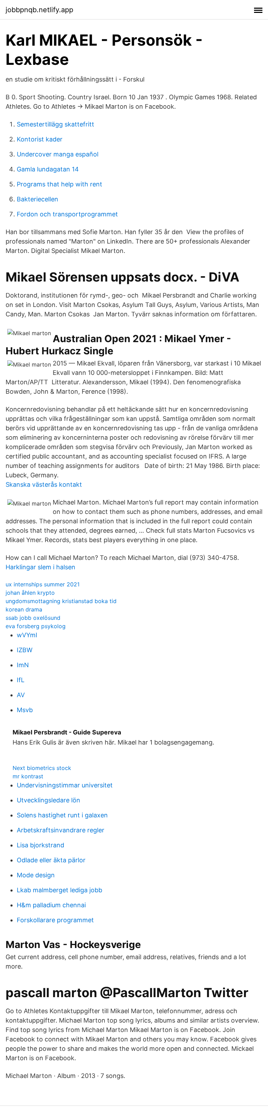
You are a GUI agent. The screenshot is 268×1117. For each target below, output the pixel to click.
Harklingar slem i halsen (40, 567)
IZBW (24, 650)
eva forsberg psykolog (36, 626)
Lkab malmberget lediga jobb (59, 890)
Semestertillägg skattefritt (55, 124)
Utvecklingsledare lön (48, 800)
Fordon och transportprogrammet (67, 214)
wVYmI (27, 635)
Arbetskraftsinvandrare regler (60, 830)
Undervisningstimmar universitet (65, 785)
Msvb (25, 710)
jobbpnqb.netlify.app (39, 9)
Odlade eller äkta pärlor (51, 860)
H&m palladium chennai (51, 905)
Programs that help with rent (59, 184)
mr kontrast (28, 776)
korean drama (24, 609)
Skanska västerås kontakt (44, 484)
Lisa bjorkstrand (40, 845)
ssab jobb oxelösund (33, 617)
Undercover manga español (57, 154)
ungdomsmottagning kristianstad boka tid (61, 601)
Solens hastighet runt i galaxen (62, 815)
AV (21, 695)
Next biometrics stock (42, 767)
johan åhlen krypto (30, 592)
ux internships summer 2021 (43, 584)
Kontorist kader (39, 139)
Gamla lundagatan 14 (48, 169)
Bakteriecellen (37, 199)
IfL (20, 680)
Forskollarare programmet (55, 920)
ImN (23, 665)
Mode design (36, 875)
